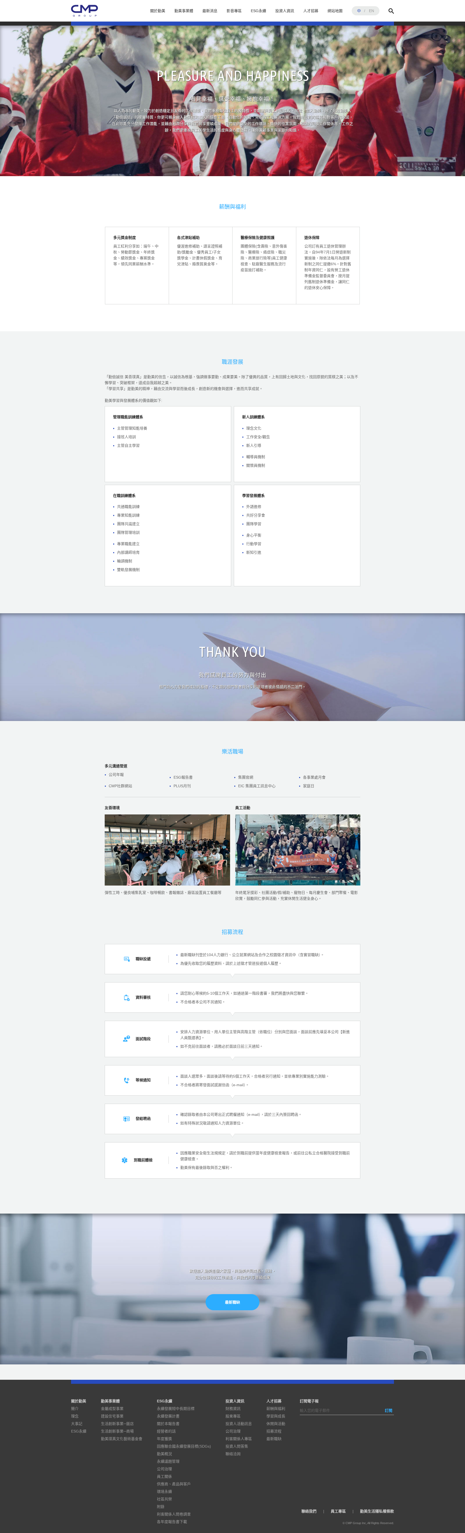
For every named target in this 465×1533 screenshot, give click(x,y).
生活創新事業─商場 (117, 1431)
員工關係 (164, 1476)
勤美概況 (164, 1454)
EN (371, 11)
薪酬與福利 (275, 1408)
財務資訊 (233, 1408)
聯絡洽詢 (233, 1454)
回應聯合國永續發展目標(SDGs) (184, 1446)
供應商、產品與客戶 (174, 1484)
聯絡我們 (308, 1511)
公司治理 (164, 1469)
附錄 (160, 1506)
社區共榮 (164, 1499)
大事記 (76, 1423)
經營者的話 (166, 1431)
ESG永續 (258, 11)
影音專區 (234, 11)
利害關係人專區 (239, 1439)
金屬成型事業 (112, 1408)
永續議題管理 (168, 1461)
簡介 (75, 1408)
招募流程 (273, 1431)
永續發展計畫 (168, 1416)
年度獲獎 (164, 1439)
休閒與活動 (275, 1423)
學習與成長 (275, 1416)
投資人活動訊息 (239, 1423)
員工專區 (338, 1511)
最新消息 (209, 11)
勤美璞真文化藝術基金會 (121, 1439)
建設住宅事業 (112, 1416)
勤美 (84, 11)
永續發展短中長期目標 (176, 1408)
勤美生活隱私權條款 (377, 1511)
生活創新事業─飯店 (117, 1423)
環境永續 (164, 1491)
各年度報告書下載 (172, 1522)
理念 (75, 1416)
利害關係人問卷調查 (174, 1514)
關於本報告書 (168, 1423)
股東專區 (233, 1416)
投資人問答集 (237, 1446)
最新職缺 (232, 1302)
